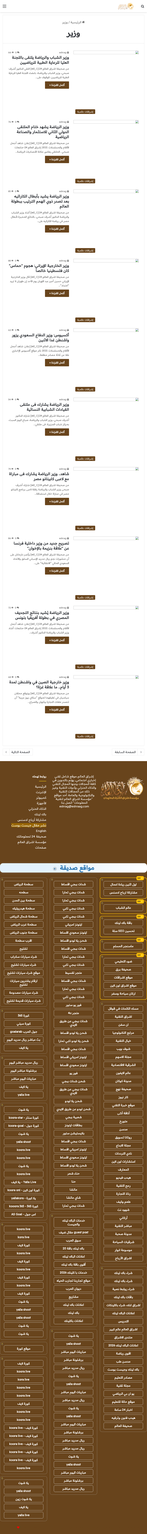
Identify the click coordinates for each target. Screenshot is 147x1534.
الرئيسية (76, 22)
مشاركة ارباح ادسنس (123, 892)
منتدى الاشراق (123, 1337)
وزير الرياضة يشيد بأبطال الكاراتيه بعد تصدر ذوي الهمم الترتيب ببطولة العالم (40, 201)
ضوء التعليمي (123, 961)
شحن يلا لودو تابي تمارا (73, 1041)
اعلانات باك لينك (73, 1304)
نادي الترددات (123, 1153)
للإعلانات (12, 1527)
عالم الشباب (123, 907)
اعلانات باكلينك (73, 1321)
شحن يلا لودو (73, 1101)
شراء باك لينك (123, 1273)
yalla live (24, 1094)
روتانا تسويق (123, 1137)
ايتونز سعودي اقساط (73, 932)
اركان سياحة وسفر (123, 993)
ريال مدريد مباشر (73, 1368)
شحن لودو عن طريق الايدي (73, 1109)
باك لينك (40, 814)
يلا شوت (73, 1335)
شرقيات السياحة (123, 1242)
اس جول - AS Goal (23, 1214)
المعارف (123, 1169)
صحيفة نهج (123, 1089)
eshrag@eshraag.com (74, 806)
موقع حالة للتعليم (123, 1401)
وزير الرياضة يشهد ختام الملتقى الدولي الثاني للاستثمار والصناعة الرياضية (43, 131)
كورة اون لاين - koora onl (24, 1190)
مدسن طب (123, 1361)
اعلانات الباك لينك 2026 (123, 1345)
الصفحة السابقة (125, 752)
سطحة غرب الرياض (24, 924)
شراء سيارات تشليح (23, 964)
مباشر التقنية (123, 1226)
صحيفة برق (123, 969)
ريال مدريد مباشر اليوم (23, 1062)
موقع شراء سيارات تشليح (23, 972)
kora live (23, 1237)
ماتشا (73, 1189)
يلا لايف (23, 1047)
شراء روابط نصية (123, 1289)
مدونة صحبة (123, 1234)
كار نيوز (123, 1097)
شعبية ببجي (73, 1117)
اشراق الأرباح (123, 1258)
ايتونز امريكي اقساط (73, 1057)
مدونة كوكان (123, 1081)
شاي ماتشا (74, 1197)
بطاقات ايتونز (73, 1125)
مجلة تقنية (123, 1385)
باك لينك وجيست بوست (123, 1369)
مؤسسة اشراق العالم (32, 842)
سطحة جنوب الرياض (23, 932)
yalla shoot (73, 1343)
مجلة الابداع (123, 1145)
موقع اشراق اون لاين (123, 985)
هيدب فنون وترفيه (123, 1418)
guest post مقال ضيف (73, 1232)
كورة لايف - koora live (23, 1428)
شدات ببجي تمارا (73, 892)
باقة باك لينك (123, 923)
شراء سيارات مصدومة (23, 992)
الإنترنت (41, 792)
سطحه (23, 892)
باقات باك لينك (123, 1297)
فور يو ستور (73, 1005)
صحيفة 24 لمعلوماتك (31, 836)
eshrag (62, 52)
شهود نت (123, 1209)
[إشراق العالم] (125, 6)
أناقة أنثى (123, 1113)
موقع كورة (23, 1348)
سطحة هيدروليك (23, 908)
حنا (74, 1181)
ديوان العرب (73, 1288)
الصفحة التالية (20, 752)
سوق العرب (73, 1240)
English (41, 831)
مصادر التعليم (123, 1377)
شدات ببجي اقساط (73, 884)
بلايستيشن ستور (73, 1133)
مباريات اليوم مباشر (73, 1352)
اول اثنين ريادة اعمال (123, 884)
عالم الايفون (123, 1073)
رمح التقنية (123, 1185)
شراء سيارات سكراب (23, 956)
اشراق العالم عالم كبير (123, 1329)
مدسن (123, 1129)
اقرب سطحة (23, 940)
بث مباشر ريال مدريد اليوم (23, 1039)
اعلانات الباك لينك (123, 1313)
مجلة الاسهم (123, 1057)
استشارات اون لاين (123, 1161)
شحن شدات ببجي (73, 1081)
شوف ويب (123, 1049)
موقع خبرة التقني (123, 1105)
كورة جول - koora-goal (23, 1125)
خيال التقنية (123, 1040)
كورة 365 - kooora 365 (23, 1206)
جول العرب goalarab (23, 1031)
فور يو (74, 1073)
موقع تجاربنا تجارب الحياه (73, 1280)
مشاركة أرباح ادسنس (31, 820)
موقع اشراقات (123, 977)
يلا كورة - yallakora (23, 1198)
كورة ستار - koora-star (24, 1117)
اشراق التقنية (123, 1016)
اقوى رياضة (123, 1353)
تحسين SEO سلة (123, 931)
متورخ (123, 1121)
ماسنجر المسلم (123, 946)
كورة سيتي (24, 1023)
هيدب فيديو (123, 1177)
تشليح (24, 948)
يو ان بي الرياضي (123, 1393)
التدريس (123, 1321)
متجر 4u (73, 1013)
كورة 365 (23, 1015)
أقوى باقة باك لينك (73, 1264)
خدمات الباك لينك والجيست (73, 1222)
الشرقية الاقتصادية (123, 1065)
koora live (23, 1150)
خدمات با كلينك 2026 (73, 1272)
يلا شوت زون (23, 1499)
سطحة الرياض (23, 884)
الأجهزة (41, 803)
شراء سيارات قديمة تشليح (24, 1000)
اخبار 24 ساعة (123, 1409)
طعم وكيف (123, 1201)
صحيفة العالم (123, 1426)
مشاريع (74, 1296)
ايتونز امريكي (73, 924)
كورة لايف (23, 1245)
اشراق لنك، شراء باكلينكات (123, 1305)
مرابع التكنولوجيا (123, 1032)
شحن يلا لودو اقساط (73, 940)
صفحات (40, 847)
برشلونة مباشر (73, 1360)
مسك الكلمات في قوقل (123, 1008)
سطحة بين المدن (23, 900)
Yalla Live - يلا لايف (23, 1182)
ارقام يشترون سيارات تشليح (23, 982)
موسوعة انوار (123, 1250)
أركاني (123, 1218)
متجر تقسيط (73, 972)
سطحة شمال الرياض (23, 916)
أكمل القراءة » (57, 85)
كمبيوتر (41, 797)
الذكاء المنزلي (37, 808)
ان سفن (123, 1024)
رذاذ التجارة (123, 1193)
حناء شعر (73, 1173)
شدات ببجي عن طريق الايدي (73, 1023)
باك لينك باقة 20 (73, 1248)
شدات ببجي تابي (73, 908)
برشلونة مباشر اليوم (24, 1070)
